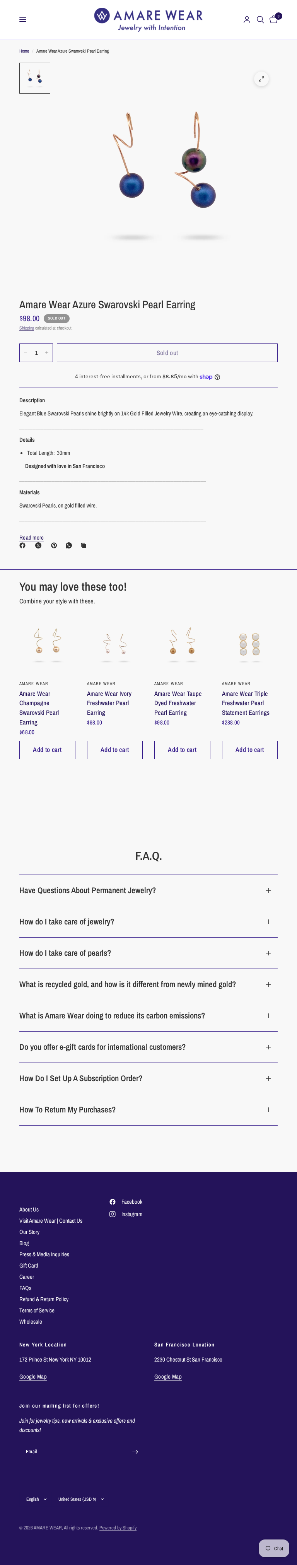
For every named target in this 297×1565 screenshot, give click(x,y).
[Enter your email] (135, 1451)
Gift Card (28, 1265)
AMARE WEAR (33, 683)
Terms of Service (37, 1310)
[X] (39, 545)
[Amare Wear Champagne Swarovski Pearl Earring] (47, 646)
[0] (272, 19)
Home (24, 51)
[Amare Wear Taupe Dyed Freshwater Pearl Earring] (182, 646)
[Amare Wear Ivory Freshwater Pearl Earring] (115, 646)
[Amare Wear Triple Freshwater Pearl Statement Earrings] (250, 646)
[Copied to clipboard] (85, 545)
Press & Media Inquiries (44, 1254)
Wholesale (30, 1321)
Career (26, 1277)
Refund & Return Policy (43, 1299)
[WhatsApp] (70, 545)
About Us (29, 1209)
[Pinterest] (55, 545)
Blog (24, 1243)
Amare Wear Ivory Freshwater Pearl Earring (109, 703)
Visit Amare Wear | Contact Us (50, 1220)
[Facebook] (24, 545)
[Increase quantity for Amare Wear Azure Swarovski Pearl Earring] (47, 353)
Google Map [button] (33, 1376)
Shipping (26, 328)
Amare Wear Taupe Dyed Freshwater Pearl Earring (178, 703)
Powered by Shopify (118, 1527)
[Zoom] (261, 79)
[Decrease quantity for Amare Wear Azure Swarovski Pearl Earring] (25, 353)
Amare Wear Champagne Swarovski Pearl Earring (39, 707)
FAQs (25, 1288)
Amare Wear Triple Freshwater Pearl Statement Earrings (246, 703)
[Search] (260, 19)
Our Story (29, 1232)
